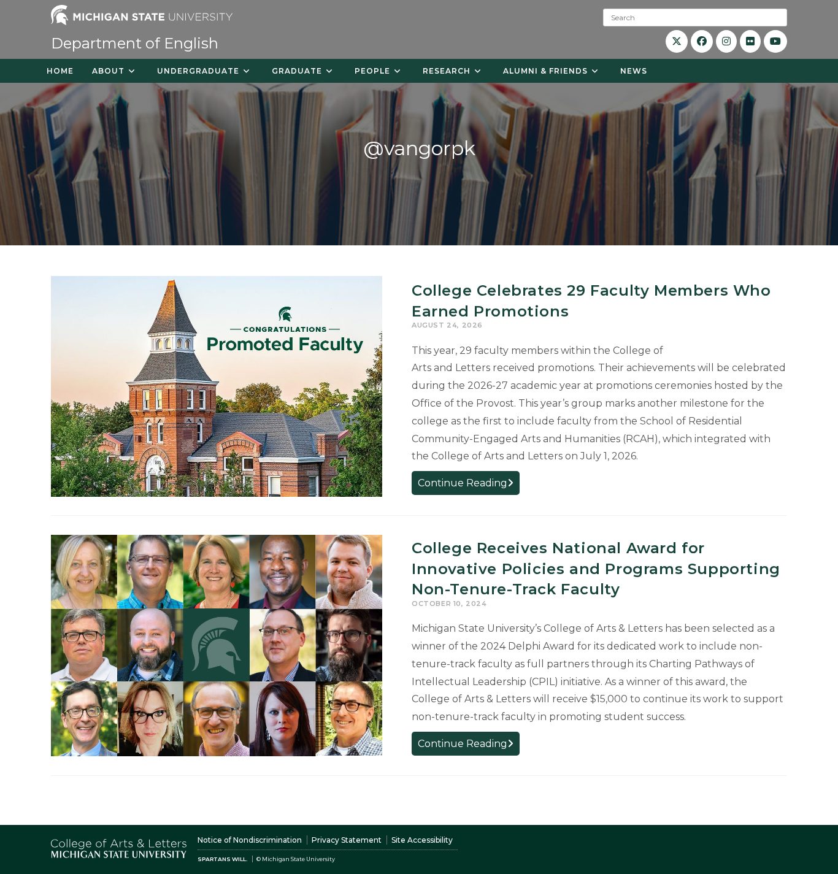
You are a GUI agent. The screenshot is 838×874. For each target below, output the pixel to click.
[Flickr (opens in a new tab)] (750, 41)
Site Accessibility (422, 840)
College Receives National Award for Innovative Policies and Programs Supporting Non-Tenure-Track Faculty (596, 568)
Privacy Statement (347, 840)
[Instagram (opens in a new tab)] (726, 41)
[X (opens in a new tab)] (677, 41)
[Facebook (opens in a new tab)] (702, 41)
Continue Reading (469, 485)
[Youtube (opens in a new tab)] (775, 41)
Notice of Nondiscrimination (250, 840)
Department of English (134, 43)
